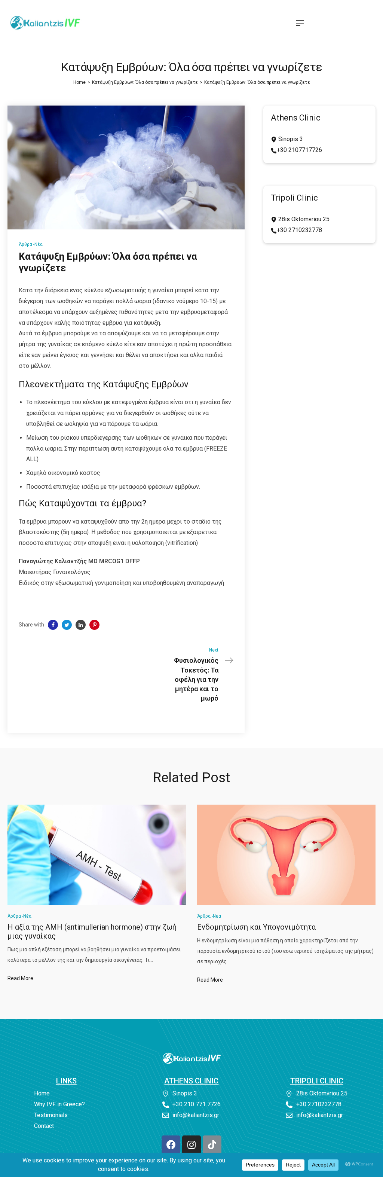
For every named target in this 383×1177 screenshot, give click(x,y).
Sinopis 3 (290, 139)
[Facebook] (171, 1144)
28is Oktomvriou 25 (303, 219)
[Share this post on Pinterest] (94, 625)
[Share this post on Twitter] (67, 625)
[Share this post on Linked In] (81, 625)
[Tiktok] (212, 1144)
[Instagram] (191, 1144)
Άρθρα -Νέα (31, 244)
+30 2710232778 (299, 230)
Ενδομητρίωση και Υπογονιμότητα (256, 927)
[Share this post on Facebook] (53, 625)
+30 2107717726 (299, 149)
